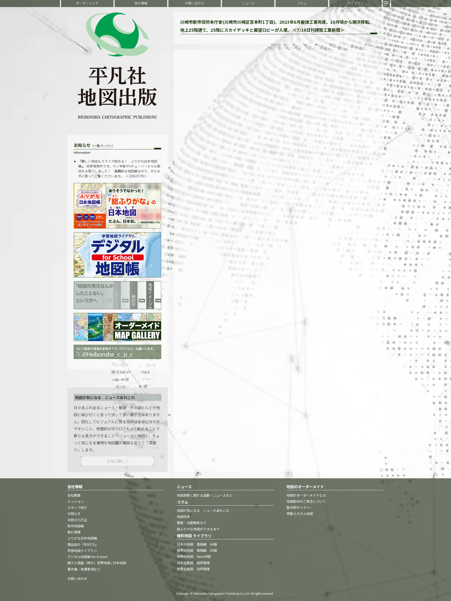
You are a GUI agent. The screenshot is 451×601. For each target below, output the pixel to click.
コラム (302, 3)
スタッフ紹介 (77, 507)
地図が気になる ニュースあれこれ (203, 510)
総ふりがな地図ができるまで (198, 529)
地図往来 (183, 516)
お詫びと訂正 (77, 519)
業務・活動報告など (191, 523)
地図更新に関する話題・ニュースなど (205, 495)
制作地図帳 (75, 526)
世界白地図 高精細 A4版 (197, 550)
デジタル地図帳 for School (87, 557)
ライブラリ (355, 3)
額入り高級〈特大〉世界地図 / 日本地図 (96, 563)
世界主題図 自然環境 (193, 569)
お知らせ (74, 513)
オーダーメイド (87, 3)
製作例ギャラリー (300, 507)
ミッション (75, 501)
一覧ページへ (103, 145)
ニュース (248, 3)
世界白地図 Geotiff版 (194, 556)
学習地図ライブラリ (82, 550)
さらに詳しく (117, 461)
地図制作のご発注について (306, 501)
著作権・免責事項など (83, 569)
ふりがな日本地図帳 (82, 538)
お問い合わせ (194, 3)
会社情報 (141, 3)
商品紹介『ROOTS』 (82, 544)
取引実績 (74, 532)
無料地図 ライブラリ (194, 535)
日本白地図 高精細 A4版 (197, 544)
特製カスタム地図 (300, 513)
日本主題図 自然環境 (193, 562)
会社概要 (74, 495)
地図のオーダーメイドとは (306, 495)
